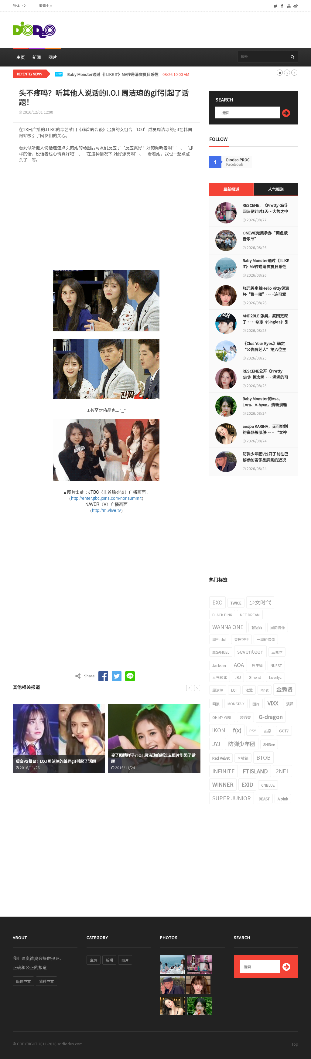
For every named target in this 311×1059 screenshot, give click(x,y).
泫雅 (249, 690)
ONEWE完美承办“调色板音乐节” (265, 236)
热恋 (267, 730)
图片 (53, 57)
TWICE (236, 602)
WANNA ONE (228, 627)
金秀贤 (284, 689)
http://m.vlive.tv (106, 510)
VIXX (273, 703)
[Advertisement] (187, 30)
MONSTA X (235, 703)
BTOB (263, 757)
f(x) (237, 730)
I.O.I (234, 690)
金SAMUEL (220, 652)
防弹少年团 (241, 743)
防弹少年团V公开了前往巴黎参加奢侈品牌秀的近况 (265, 457)
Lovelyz (275, 677)
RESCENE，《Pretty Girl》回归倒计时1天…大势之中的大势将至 (265, 211)
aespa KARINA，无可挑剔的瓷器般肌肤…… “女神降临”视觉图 (265, 432)
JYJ (216, 743)
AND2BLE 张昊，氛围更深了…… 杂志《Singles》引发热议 (266, 322)
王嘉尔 (277, 652)
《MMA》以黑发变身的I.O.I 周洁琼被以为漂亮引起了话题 (152, 758)
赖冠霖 (256, 627)
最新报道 (231, 189)
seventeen (250, 651)
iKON (218, 730)
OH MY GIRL (222, 717)
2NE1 (282, 771)
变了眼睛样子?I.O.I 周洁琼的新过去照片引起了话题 (58, 758)
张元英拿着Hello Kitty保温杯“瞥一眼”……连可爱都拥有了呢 (266, 294)
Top (295, 1044)
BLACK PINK (222, 614)
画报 (216, 703)
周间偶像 (277, 627)
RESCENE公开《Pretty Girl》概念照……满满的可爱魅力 (265, 377)
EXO (217, 602)
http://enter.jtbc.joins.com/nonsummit (106, 498)
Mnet (264, 690)
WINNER (223, 784)
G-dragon (271, 716)
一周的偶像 (266, 639)
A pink (283, 798)
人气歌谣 (219, 677)
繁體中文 (46, 5)
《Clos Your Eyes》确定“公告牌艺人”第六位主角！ (264, 349)
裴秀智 (245, 717)
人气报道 (276, 189)
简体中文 (19, 5)
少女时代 (260, 602)
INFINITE (223, 771)
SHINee (269, 744)
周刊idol (219, 639)
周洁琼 (217, 690)
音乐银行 (241, 639)
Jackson (219, 665)
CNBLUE (268, 785)
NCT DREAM (250, 614)
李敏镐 (243, 758)
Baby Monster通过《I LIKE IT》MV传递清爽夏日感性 (113, 74)
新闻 (36, 57)
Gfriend (255, 677)
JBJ (238, 677)
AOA (239, 665)
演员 (289, 703)
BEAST (264, 798)
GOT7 (284, 730)
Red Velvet (221, 758)
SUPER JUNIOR (231, 798)
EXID (247, 784)
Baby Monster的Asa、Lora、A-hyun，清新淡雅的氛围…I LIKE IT (265, 405)
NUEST (276, 665)
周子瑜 (257, 665)
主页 (20, 57)
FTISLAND (255, 771)
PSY (252, 730)
